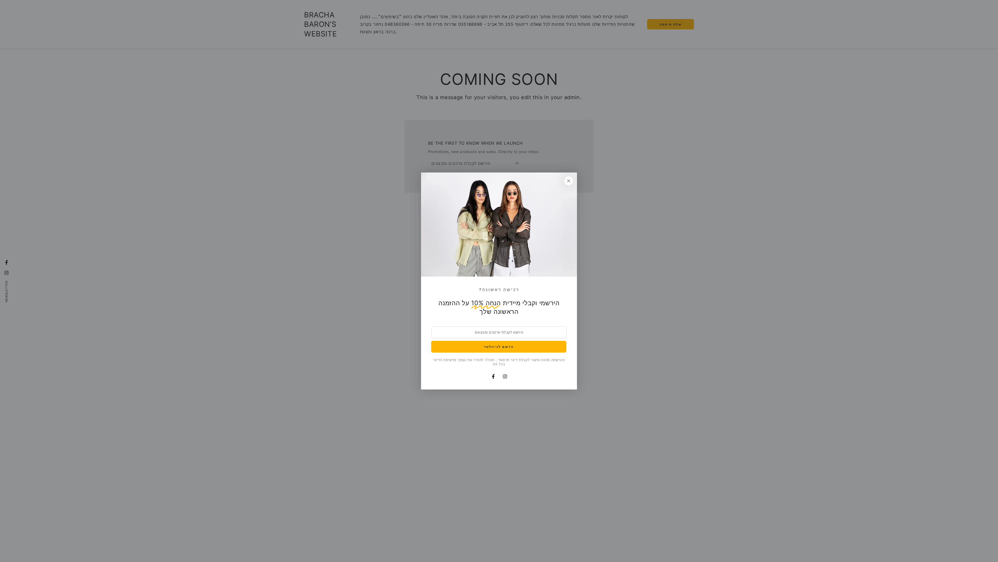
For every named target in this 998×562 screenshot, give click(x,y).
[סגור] (568, 181)
